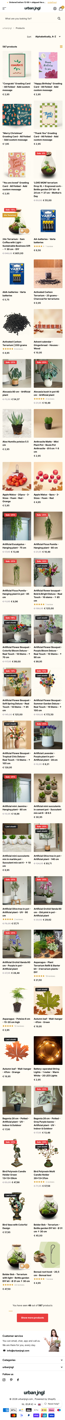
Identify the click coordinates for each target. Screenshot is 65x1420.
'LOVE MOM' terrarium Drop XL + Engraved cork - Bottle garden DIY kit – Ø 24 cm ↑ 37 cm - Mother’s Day (48, 189)
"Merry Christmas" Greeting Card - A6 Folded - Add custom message (17, 136)
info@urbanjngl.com (18, 1350)
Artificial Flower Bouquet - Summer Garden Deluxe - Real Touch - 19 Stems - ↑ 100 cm (48, 705)
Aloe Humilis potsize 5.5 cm (16, 443)
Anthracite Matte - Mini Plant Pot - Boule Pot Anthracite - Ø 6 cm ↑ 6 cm (46, 446)
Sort (29, 36)
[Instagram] (4, 1379)
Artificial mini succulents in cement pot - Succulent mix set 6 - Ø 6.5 (47, 809)
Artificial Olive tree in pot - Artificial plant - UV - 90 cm (17, 912)
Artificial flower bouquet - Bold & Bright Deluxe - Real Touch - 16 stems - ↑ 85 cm (48, 595)
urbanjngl (7, 28)
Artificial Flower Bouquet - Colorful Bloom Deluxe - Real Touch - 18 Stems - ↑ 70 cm (17, 652)
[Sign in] (54, 8)
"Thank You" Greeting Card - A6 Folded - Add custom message (46, 136)
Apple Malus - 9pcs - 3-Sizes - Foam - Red (46, 496)
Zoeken (59, 18)
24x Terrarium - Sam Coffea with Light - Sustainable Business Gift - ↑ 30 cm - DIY (16, 244)
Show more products (32, 1317)
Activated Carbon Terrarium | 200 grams (15, 343)
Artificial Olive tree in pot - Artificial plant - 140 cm (48, 857)
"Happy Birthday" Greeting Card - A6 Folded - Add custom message (48, 87)
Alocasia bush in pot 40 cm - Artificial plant (46, 393)
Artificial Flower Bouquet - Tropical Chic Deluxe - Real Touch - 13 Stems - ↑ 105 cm (17, 758)
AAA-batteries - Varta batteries (14, 294)
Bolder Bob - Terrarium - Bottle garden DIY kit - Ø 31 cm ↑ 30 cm (48, 1228)
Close (32, 1360)
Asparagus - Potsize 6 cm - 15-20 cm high (16, 1020)
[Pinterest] (11, 1379)
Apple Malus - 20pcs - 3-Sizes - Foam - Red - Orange (16, 498)
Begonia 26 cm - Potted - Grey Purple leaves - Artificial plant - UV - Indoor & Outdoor (47, 1123)
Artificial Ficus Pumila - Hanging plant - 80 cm (46, 546)
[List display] (61, 47)
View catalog (4, 8)
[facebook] (18, 1380)
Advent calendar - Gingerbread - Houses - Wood (46, 345)
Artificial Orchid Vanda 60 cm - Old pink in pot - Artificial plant (48, 912)
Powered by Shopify (45, 1399)
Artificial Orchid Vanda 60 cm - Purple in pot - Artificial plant (16, 965)
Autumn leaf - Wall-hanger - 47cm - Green (48, 1020)
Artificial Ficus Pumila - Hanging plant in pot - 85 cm (16, 594)
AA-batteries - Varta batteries (44, 241)
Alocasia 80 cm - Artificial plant (16, 393)
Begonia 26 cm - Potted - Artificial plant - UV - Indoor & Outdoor (16, 1122)
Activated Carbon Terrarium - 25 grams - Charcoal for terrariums (46, 295)
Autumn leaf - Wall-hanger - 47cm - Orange (17, 1070)
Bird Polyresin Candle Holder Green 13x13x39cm (14, 1174)
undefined (52, 2)
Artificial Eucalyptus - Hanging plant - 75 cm (14, 546)
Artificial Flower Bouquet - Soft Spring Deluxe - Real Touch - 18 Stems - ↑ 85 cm (17, 705)
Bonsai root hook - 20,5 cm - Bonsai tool (46, 1273)
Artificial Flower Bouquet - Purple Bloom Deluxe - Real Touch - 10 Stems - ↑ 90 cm (48, 652)
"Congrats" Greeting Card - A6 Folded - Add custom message (16, 87)
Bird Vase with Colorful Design (15, 1226)
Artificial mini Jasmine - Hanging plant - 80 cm (15, 808)
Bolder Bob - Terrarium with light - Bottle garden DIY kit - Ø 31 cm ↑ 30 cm (16, 1277)
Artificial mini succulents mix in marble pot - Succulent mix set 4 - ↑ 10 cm (17, 860)
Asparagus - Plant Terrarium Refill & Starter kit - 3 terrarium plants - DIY (47, 967)
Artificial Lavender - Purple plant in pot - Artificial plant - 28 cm (46, 756)
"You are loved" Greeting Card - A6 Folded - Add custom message (16, 186)
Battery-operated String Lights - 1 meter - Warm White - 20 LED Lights (46, 1072)
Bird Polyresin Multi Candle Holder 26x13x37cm (44, 1174)
